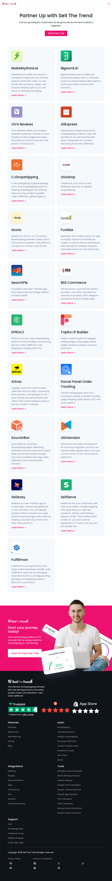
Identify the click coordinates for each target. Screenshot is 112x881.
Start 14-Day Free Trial (25, 653)
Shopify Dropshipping (67, 736)
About (60, 759)
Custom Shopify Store (67, 746)
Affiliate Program (16, 838)
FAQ (10, 824)
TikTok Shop (13, 789)
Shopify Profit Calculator (69, 785)
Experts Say (13, 732)
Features (12, 727)
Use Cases (62, 755)
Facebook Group (16, 833)
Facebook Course (65, 750)
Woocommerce (15, 780)
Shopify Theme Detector (69, 789)
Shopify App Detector (67, 794)
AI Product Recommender (69, 771)
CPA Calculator (64, 799)
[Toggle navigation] (108, 3)
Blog (10, 746)
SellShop (12, 771)
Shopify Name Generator (69, 813)
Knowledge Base (15, 828)
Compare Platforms (66, 741)
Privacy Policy (14, 858)
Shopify (11, 775)
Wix (9, 794)
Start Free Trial (56, 33)
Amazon (12, 799)
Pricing (11, 741)
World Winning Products (68, 775)
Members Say (14, 736)
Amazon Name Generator (69, 808)
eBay (10, 785)
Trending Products (66, 732)
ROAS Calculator (65, 803)
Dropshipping (63, 727)
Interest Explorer (65, 780)
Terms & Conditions (42, 858)
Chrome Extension (16, 803)
